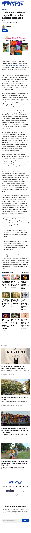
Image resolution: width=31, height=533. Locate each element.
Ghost (18, 495)
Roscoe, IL (4, 9)
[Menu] (29, 4)
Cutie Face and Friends (15, 65)
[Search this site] (26, 4)
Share (4, 30)
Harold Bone (9, 26)
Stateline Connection (19, 491)
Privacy (9, 489)
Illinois (14, 489)
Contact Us (21, 489)
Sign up (5, 486)
